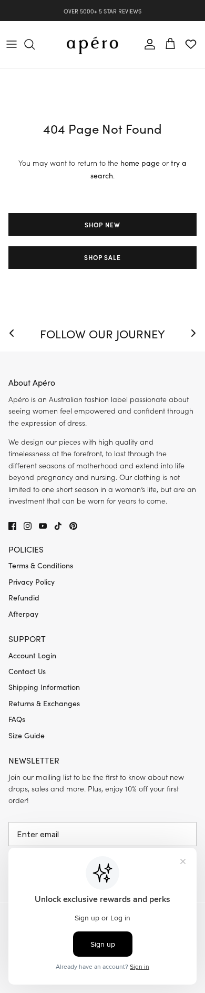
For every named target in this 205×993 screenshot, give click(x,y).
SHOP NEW (102, 224)
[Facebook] (12, 526)
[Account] (147, 44)
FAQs (16, 719)
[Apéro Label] (92, 44)
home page (140, 163)
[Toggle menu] (11, 44)
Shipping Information (44, 687)
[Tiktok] (58, 526)
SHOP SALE (102, 257)
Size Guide (26, 735)
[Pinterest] (73, 526)
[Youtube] (43, 526)
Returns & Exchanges (44, 703)
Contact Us (27, 671)
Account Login (32, 655)
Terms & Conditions (40, 565)
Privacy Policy (31, 582)
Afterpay (23, 614)
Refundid (23, 598)
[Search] (34, 44)
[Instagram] (28, 526)
